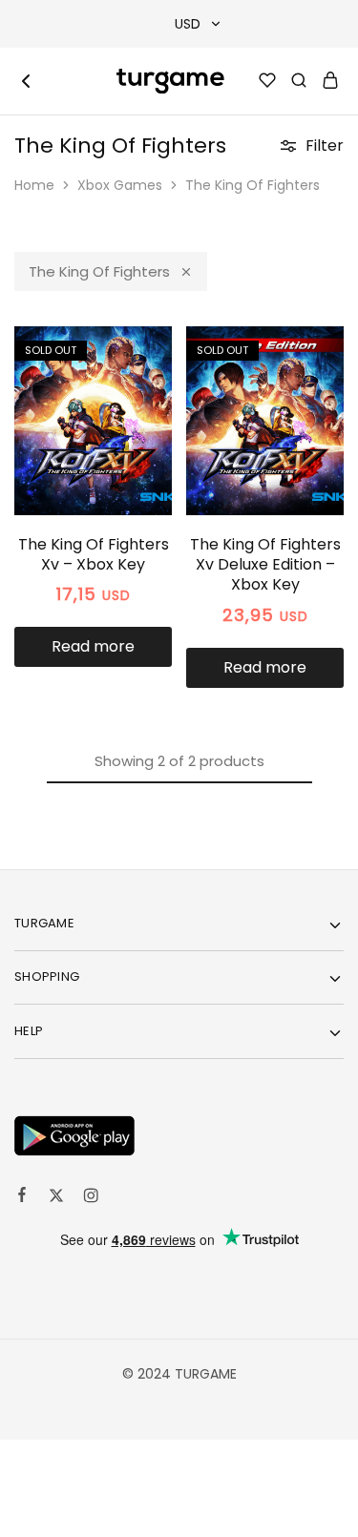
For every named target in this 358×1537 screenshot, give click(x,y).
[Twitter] (56, 1198)
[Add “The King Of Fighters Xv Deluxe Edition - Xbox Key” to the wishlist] (309, 389)
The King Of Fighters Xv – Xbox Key (93, 554)
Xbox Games (119, 185)
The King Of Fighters (99, 271)
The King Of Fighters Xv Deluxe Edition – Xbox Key (265, 564)
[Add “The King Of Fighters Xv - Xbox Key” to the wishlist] (137, 389)
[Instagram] (91, 1198)
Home (34, 185)
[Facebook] (22, 1197)
